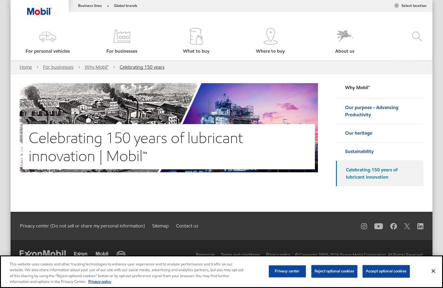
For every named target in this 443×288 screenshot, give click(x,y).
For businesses (58, 67)
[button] (47, 41)
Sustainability (359, 151)
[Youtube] (375, 226)
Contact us (187, 226)
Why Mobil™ (96, 67)
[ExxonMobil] (43, 254)
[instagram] (360, 226)
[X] (403, 226)
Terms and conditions (240, 255)
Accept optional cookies (386, 271)
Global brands (125, 5)
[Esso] (121, 254)
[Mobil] (102, 254)
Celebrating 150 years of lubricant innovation (371, 173)
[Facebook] (390, 226)
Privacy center (287, 271)
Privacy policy (278, 255)
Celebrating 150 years (142, 67)
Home (26, 67)
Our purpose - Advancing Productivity (371, 111)
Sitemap (160, 226)
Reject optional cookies (334, 271)
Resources (205, 255)
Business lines (90, 5)
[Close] (433, 270)
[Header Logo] (40, 7)
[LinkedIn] (416, 226)
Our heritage (358, 133)
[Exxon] (80, 254)
